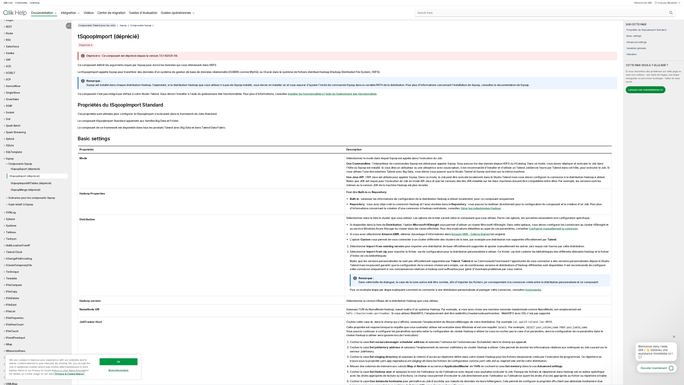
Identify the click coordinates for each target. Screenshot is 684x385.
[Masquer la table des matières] (68, 26)
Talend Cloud (14, 251)
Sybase (10, 218)
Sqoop (10, 158)
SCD (8, 66)
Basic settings (633, 35)
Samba (10, 53)
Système (11, 225)
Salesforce (12, 46)
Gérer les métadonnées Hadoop (481, 208)
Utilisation (631, 54)
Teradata (11, 278)
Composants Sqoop (20, 163)
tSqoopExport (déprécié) (25, 168)
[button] (671, 12)
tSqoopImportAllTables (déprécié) (31, 183)
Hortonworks (533, 289)
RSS (8, 39)
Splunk (10, 138)
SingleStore (13, 92)
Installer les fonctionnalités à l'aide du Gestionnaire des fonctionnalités (332, 94)
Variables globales (636, 48)
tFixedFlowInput (15, 337)
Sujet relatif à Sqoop (20, 204)
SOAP (9, 105)
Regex (9, 20)
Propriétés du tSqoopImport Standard (646, 29)
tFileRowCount (15, 324)
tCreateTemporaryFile (19, 265)
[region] (73, 366)
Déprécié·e (85, 45)
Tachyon (11, 238)
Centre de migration (111, 13)
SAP (8, 59)
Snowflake (12, 99)
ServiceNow (13, 86)
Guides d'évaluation (143, 13)
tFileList (10, 311)
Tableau (11, 232)
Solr (8, 118)
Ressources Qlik (643, 2)
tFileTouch (12, 331)
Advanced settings (636, 42)
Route (9, 33)
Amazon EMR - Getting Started (470, 234)
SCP (8, 79)
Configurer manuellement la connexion (553, 228)
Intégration (68, 13)
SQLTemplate (14, 151)
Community (21, 2)
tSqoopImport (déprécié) (25, 176)
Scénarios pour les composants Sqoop (31, 197)
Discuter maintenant (654, 368)
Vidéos (89, 13)
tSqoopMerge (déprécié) (25, 189)
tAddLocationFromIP (18, 245)
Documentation (42, 13)
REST (9, 26)
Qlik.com (8, 2)
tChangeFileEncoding (19, 258)
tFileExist (11, 304)
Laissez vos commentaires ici (645, 89)
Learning (34, 2)
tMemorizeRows (15, 350)
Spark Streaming (16, 132)
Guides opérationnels (176, 13)
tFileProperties (14, 317)
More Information (118, 370)
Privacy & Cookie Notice (69, 373)
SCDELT (10, 72)
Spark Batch (13, 125)
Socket (10, 112)
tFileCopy (11, 291)
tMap (9, 344)
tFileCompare (14, 284)
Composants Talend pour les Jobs (96, 25)
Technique (12, 271)
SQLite (10, 145)
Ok (118, 361)
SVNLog (11, 212)
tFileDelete (12, 298)
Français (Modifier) (668, 3)
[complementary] (654, 202)
